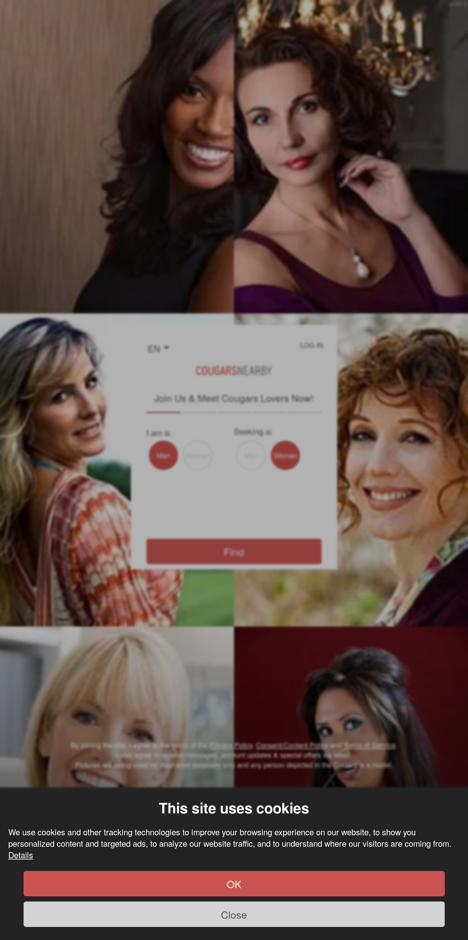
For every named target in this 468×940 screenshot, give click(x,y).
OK (234, 883)
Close (234, 914)
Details (20, 854)
